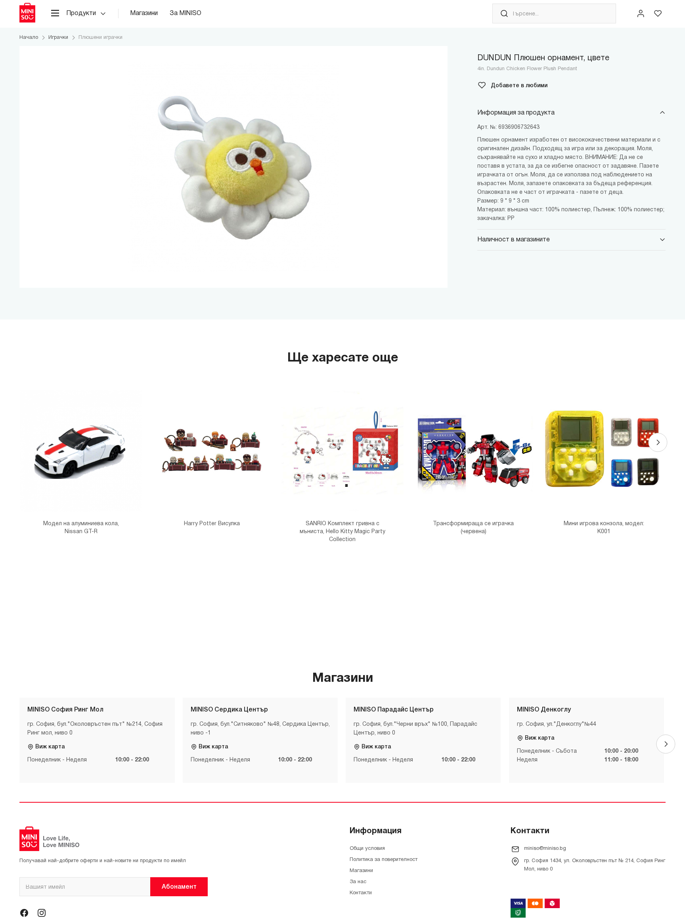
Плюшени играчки (100, 37)
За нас (358, 882)
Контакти (361, 893)
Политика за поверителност (383, 859)
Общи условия (367, 848)
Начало (28, 37)
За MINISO (185, 13)
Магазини (144, 13)
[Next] (657, 442)
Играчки (58, 37)
